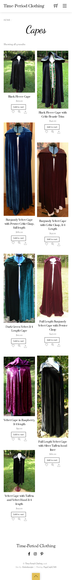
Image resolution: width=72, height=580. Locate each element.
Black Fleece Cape (19, 97)
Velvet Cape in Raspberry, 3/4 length (19, 422)
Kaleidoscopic (28, 567)
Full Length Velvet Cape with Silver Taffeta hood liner (52, 446)
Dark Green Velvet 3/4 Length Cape (19, 329)
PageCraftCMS (50, 567)
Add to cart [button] (18, 107)
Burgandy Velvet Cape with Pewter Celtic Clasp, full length (19, 224)
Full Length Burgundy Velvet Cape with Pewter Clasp (52, 326)
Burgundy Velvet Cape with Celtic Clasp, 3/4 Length (52, 225)
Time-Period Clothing (34, 563)
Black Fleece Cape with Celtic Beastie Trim (53, 115)
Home (7, 20)
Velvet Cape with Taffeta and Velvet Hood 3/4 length (19, 500)
